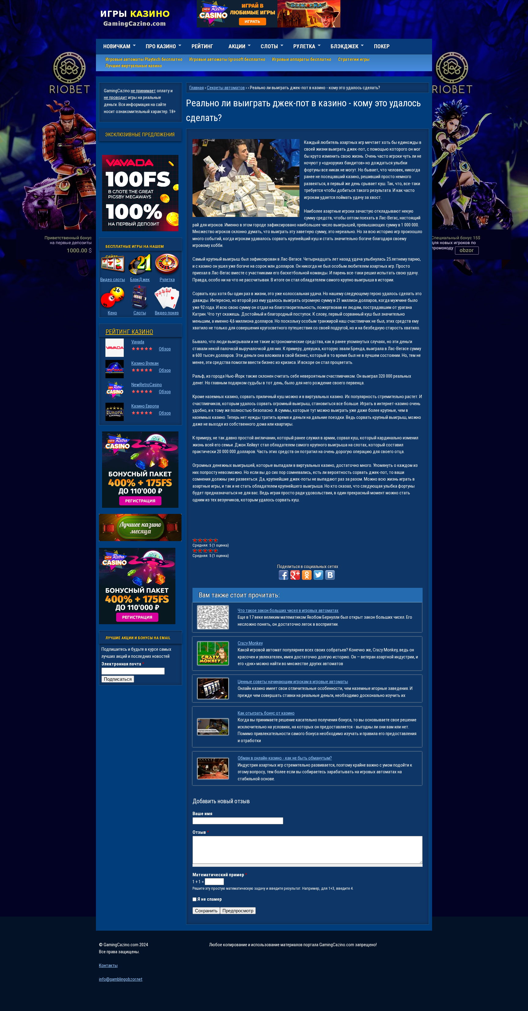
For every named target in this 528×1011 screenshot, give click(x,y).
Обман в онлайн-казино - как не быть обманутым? (285, 758)
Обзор (165, 349)
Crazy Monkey (250, 643)
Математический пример (220, 874)
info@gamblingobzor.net (120, 979)
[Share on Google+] (295, 575)
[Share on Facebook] (283, 575)
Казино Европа (145, 406)
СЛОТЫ (265, 47)
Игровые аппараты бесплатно (301, 59)
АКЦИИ (233, 47)
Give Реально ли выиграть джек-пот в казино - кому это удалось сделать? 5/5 (215, 540)
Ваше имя (202, 813)
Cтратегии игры (353, 59)
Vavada (137, 342)
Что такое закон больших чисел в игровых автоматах (288, 610)
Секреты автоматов (226, 87)
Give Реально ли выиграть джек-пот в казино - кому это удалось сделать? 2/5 (200, 540)
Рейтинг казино (129, 331)
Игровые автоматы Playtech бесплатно (143, 59)
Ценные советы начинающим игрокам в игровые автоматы (293, 681)
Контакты (108, 965)
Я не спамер (209, 899)
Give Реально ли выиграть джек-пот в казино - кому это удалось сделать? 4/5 (210, 540)
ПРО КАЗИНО (157, 47)
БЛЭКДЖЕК (340, 47)
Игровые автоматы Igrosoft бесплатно (227, 59)
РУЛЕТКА (300, 47)
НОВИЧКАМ (113, 47)
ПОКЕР (382, 46)
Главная (196, 87)
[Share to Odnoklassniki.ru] (307, 575)
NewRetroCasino (146, 384)
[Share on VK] (330, 575)
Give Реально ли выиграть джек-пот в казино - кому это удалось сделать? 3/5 (205, 540)
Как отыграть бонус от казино (266, 713)
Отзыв (201, 832)
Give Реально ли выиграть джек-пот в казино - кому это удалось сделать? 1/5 (195, 540)
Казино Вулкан (145, 363)
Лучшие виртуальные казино (133, 65)
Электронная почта (122, 664)
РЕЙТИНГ (202, 46)
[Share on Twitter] (318, 575)
